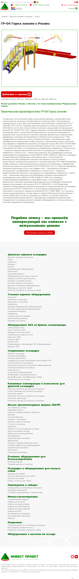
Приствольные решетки (18, 447)
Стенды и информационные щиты (23, 443)
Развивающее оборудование (21, 269)
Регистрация (73, 5)
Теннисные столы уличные (19, 379)
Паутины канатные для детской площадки (26, 389)
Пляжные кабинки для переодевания (24, 445)
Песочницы (12, 271)
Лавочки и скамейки (17, 419)
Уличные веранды (15, 417)
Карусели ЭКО (14, 337)
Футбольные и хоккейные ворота (22, 374)
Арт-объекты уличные (17, 407)
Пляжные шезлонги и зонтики (20, 464)
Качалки (11, 264)
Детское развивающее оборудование (25, 306)
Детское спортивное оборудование (24, 285)
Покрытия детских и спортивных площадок (26, 525)
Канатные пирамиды (17, 398)
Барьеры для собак (16, 474)
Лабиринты (12, 313)
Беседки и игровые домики (19, 281)
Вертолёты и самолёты (18, 302)
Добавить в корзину (14, 94)
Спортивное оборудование (20, 372)
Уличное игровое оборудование (29, 294)
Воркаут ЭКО (13, 346)
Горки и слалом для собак (19, 481)
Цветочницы (13, 440)
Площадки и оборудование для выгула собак (34, 469)
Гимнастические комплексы (20, 283)
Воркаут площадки (16, 353)
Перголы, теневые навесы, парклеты (24, 412)
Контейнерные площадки (19, 513)
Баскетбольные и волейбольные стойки (25, 377)
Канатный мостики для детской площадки (26, 396)
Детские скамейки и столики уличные (24, 290)
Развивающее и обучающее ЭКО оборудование (29, 344)
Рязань (5, 2)
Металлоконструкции (23, 496)
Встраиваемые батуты (17, 318)
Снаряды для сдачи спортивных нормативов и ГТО (30, 360)
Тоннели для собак (16, 478)
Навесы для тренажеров (18, 506)
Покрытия (15, 522)
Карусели (12, 262)
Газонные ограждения (17, 452)
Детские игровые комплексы (20, 257)
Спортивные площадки (23, 350)
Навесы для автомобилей (19, 509)
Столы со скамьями (16, 424)
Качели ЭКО (13, 342)
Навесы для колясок (16, 502)
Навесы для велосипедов (19, 504)
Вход (65, 5)
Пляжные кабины (15, 462)
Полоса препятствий (17, 358)
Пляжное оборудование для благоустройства (26, 457)
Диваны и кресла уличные (19, 422)
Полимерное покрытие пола (20, 527)
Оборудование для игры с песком (23, 276)
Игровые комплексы (17, 321)
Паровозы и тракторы (17, 299)
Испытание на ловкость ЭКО (20, 335)
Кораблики (12, 304)
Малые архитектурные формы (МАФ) (34, 404)
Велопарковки (14, 436)
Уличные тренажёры (17, 356)
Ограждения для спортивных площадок (25, 488)
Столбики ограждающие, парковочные (25, 492)
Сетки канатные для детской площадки (25, 391)
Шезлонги (12, 426)
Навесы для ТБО (14, 511)
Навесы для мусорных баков (20, 433)
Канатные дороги (15, 393)
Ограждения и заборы (22, 485)
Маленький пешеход (17, 311)
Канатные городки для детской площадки (26, 400)
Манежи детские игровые (19, 316)
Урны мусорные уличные (19, 431)
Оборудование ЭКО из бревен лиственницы (37, 325)
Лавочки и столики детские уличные (23, 429)
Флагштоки (12, 450)
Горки (37, 16)
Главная (4, 16)
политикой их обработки (30, 571)
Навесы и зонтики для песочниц (21, 278)
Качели (11, 266)
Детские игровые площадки (21, 16)
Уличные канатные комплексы (21, 367)
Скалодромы (13, 370)
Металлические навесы (18, 499)
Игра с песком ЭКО (17, 330)
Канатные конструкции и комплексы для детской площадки (36, 384)
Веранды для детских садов (20, 288)
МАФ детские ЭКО (16, 327)
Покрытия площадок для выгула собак (24, 530)
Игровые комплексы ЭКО (19, 332)
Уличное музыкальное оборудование (24, 309)
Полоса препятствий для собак (21, 476)
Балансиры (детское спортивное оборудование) (29, 365)
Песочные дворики (16, 274)
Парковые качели (15, 410)
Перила (11, 518)
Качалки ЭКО (13, 339)
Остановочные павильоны (19, 516)
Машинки (12, 297)
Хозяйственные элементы (19, 438)
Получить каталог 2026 (39, 232)
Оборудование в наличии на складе (31, 534)
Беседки (11, 414)
